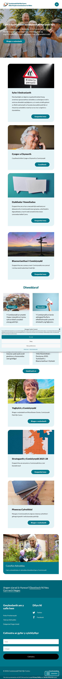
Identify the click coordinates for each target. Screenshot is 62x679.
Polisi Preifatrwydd (33, 349)
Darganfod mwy (40, 116)
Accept (31, 337)
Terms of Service (49, 677)
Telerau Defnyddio (9, 620)
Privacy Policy (37, 677)
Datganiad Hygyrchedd (11, 624)
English (57, 4)
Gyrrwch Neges (11, 590)
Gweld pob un (31, 371)
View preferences (31, 345)
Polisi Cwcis (26, 349)
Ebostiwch (35, 587)
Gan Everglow (54, 671)
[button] (59, 329)
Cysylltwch (42, 164)
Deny (31, 341)
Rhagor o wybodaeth (14, 41)
